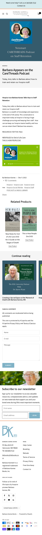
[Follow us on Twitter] (9, 495)
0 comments (12, 180)
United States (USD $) (11, 508)
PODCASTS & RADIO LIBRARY (17, 190)
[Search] (7, 14)
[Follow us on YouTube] (9, 500)
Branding (26, 449)
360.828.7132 (9, 451)
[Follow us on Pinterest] (4, 500)
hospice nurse (29, 185)
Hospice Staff (29, 187)
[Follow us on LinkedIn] (13, 500)
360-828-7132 (31, 3)
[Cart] (39, 14)
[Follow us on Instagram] (13, 495)
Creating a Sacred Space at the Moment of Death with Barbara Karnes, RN (18, 299)
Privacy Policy (15, 323)
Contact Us (21, 6)
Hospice (4, 65)
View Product (12, 246)
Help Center (27, 445)
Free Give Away (28, 465)
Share (4, 195)
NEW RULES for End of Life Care (13, 138)
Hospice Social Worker (15, 187)
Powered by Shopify (25, 514)
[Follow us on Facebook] (4, 495)
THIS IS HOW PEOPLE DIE (11, 140)
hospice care (18, 185)
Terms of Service (29, 323)
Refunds (26, 453)
